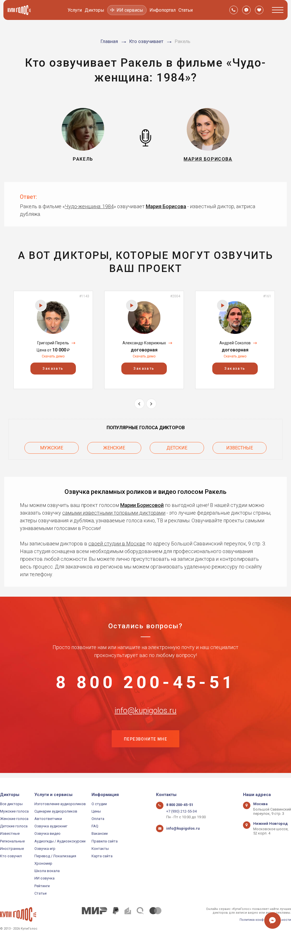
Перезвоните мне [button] (145, 739)
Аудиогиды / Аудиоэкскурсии (60, 841)
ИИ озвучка (44, 878)
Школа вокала (47, 871)
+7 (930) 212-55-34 (181, 811)
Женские (114, 448)
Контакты (100, 848)
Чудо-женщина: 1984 (89, 206)
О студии (99, 804)
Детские (177, 448)
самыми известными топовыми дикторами (113, 513)
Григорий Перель (53, 343)
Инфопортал (162, 10)
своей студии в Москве (116, 544)
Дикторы (94, 10)
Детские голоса (14, 826)
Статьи (185, 10)
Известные (239, 448)
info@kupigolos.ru (145, 711)
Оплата (98, 819)
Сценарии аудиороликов (55, 811)
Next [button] (151, 403)
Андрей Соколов (235, 343)
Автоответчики (48, 819)
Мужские (51, 448)
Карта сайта (102, 856)
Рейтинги (42, 886)
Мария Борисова (166, 206)
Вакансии (100, 833)
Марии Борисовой (142, 505)
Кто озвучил (11, 856)
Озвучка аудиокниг (50, 826)
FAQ (95, 826)
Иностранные (12, 848)
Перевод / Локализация (55, 856)
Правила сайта (105, 841)
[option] (53, 340)
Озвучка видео (47, 833)
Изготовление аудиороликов (60, 804)
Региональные (12, 841)
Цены (96, 811)
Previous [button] (139, 403)
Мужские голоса (14, 811)
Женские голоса (14, 819)
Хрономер (43, 863)
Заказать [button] (53, 369)
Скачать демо (53, 356)
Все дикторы (11, 804)
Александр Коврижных (144, 343)
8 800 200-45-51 (145, 682)
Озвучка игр (44, 848)
